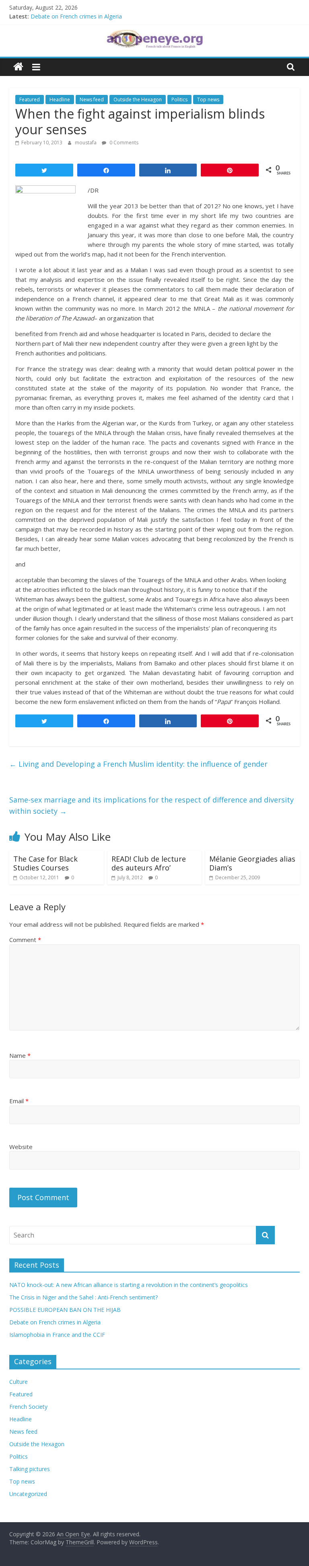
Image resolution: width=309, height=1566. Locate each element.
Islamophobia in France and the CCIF (57, 1334)
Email (19, 1101)
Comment (25, 940)
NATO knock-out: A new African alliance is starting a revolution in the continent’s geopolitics (128, 1285)
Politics (179, 99)
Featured (29, 99)
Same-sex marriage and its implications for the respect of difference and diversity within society (151, 805)
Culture (18, 1381)
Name (20, 1055)
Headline (59, 99)
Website (21, 1147)
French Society (28, 1406)
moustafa (86, 142)
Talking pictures (29, 1469)
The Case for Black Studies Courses (45, 863)
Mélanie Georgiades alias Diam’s (252, 863)
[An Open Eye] (18, 67)
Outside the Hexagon (137, 99)
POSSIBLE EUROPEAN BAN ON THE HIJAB (65, 1310)
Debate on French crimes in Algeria (76, 16)
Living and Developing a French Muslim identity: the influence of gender (138, 764)
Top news (208, 99)
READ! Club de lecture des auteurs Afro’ (148, 863)
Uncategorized (28, 1494)
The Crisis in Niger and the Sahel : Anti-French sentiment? (83, 1297)
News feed (92, 99)
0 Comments (123, 142)
